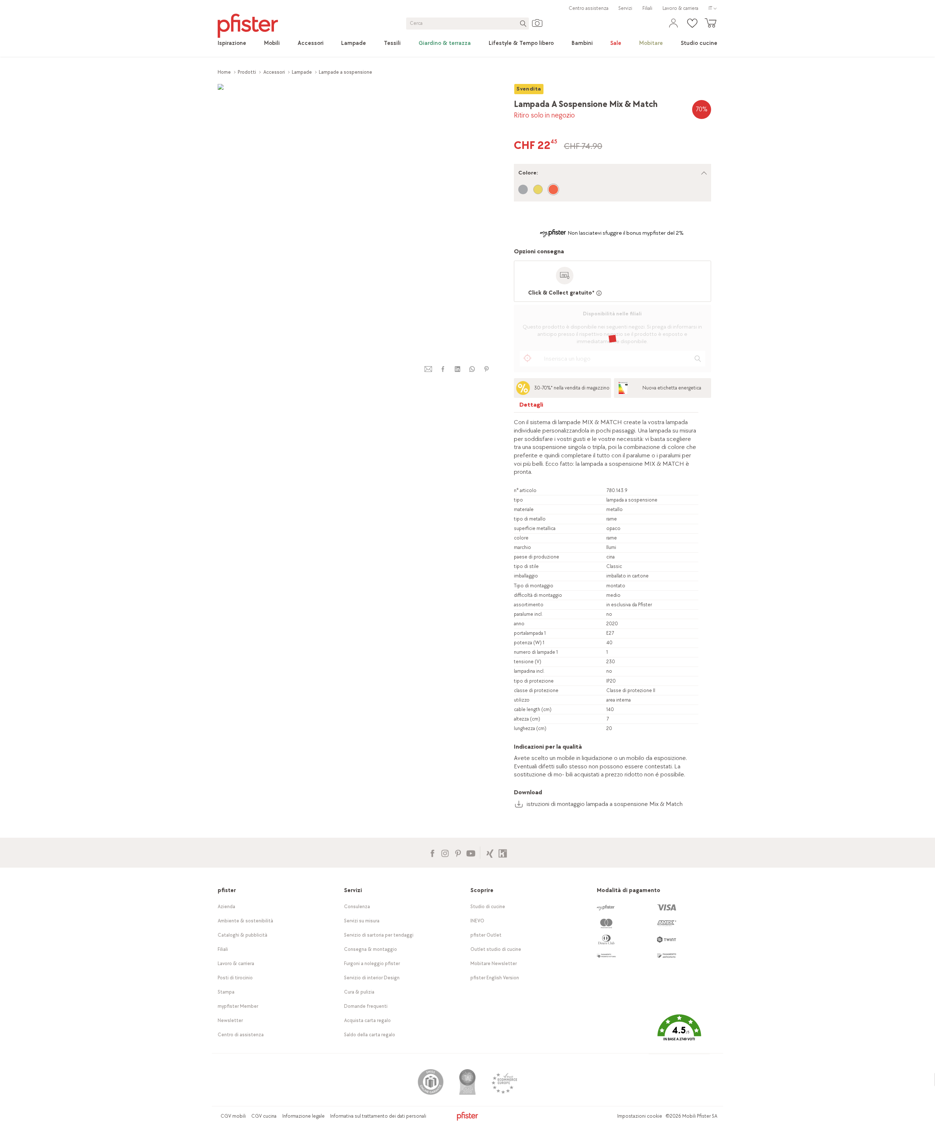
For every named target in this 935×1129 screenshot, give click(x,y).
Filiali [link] (647, 8)
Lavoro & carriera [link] (680, 8)
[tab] (531, 406)
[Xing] (490, 852)
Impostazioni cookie (639, 1116)
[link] (232, 43)
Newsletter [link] (230, 1020)
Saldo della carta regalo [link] (369, 1035)
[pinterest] (486, 369)
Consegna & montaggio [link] (370, 949)
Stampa (226, 992)
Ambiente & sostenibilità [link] (245, 921)
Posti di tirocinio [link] (235, 978)
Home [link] (224, 72)
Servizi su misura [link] (361, 921)
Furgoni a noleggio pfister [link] (372, 963)
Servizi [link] (625, 8)
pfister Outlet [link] (485, 935)
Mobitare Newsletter (493, 963)
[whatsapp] (472, 369)
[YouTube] (470, 852)
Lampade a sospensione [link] (345, 72)
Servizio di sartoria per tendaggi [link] (378, 935)
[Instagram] (445, 852)
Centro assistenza (588, 8)
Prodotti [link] (247, 72)
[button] (679, 1033)
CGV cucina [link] (263, 1116)
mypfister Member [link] (238, 1006)
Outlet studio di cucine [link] (495, 949)
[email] (428, 369)
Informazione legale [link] (303, 1116)
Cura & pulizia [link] (359, 992)
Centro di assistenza (241, 1035)
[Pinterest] (457, 852)
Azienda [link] (226, 906)
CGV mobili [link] (233, 1116)
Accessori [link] (274, 72)
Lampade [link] (302, 72)
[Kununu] (502, 852)
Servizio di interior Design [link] (372, 978)
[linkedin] (457, 369)
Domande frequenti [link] (366, 1006)
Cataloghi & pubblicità (242, 935)
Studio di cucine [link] (487, 906)
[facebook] (442, 369)
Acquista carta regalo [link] (367, 1020)
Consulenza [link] (357, 906)
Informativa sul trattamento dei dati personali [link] (378, 1116)
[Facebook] (432, 852)
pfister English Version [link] (494, 978)
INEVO (477, 921)
